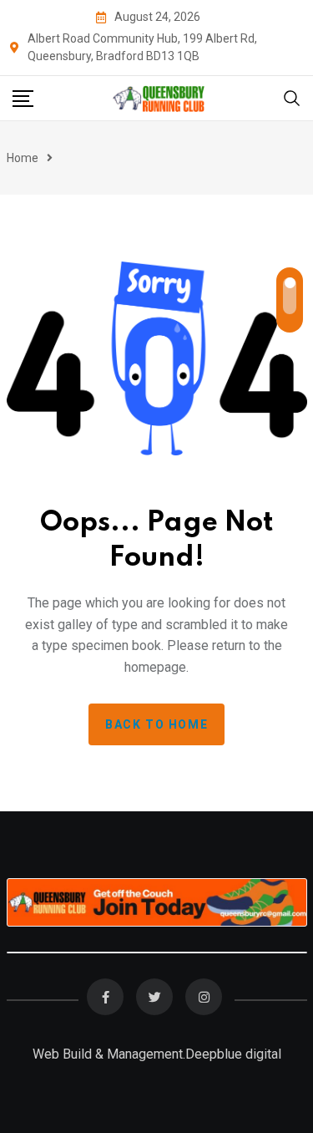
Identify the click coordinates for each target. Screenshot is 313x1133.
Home (22, 158)
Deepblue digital (233, 1054)
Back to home (156, 724)
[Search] (292, 96)
